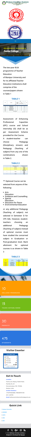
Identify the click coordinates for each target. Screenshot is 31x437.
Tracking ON (12, 366)
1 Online (8, 366)
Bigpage (23, 435)
